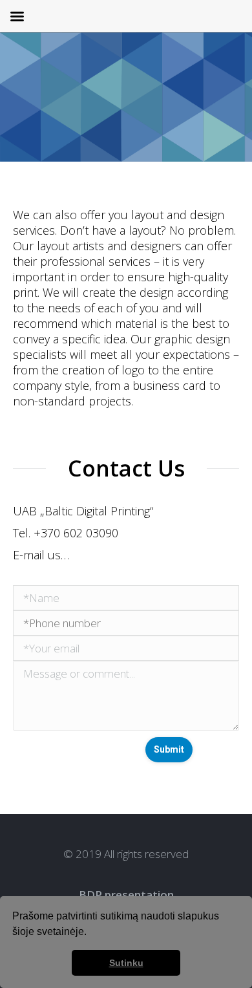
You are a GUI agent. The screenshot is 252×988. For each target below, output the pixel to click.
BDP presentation (126, 894)
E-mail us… (41, 555)
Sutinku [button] (126, 963)
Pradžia (69, 121)
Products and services (150, 121)
